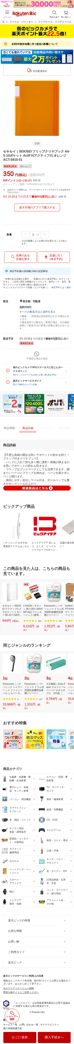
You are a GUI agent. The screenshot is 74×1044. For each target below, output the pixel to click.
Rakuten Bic (24, 14)
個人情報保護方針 (12, 1028)
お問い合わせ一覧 (28, 1024)
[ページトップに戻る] (68, 1031)
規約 (69, 287)
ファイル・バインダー (21, 22)
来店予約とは (57, 287)
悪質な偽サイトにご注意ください (21, 992)
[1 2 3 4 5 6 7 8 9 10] (35, 234)
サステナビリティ (49, 1024)
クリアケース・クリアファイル (54, 22)
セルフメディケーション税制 (18, 988)
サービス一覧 (10, 1024)
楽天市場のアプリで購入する (37, 207)
